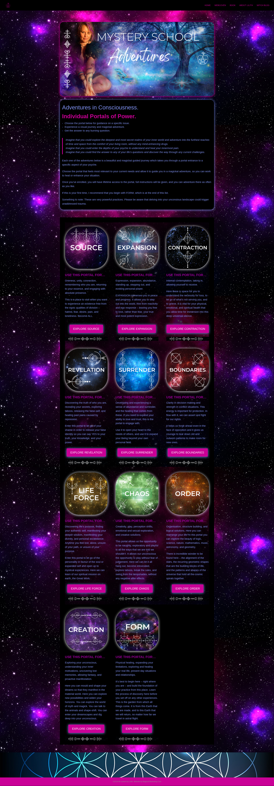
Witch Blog (263, 5)
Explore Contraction (187, 328)
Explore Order (188, 588)
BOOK (232, 5)
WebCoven (220, 5)
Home (208, 5)
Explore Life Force (86, 588)
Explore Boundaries (187, 452)
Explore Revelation (86, 452)
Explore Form (137, 728)
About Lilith (246, 5)
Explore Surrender (137, 452)
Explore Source (86, 328)
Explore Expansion (137, 328)
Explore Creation (86, 728)
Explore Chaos (137, 588)
